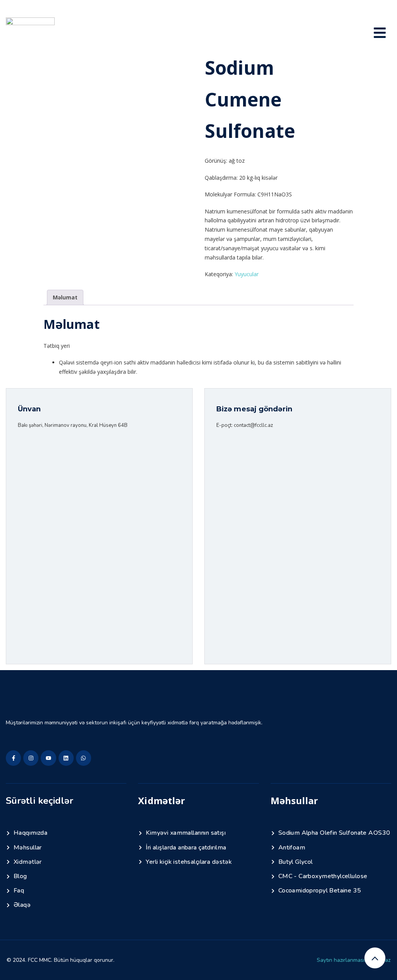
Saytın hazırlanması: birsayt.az (353, 960)
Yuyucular (247, 274)
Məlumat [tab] (65, 297)
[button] (380, 33)
